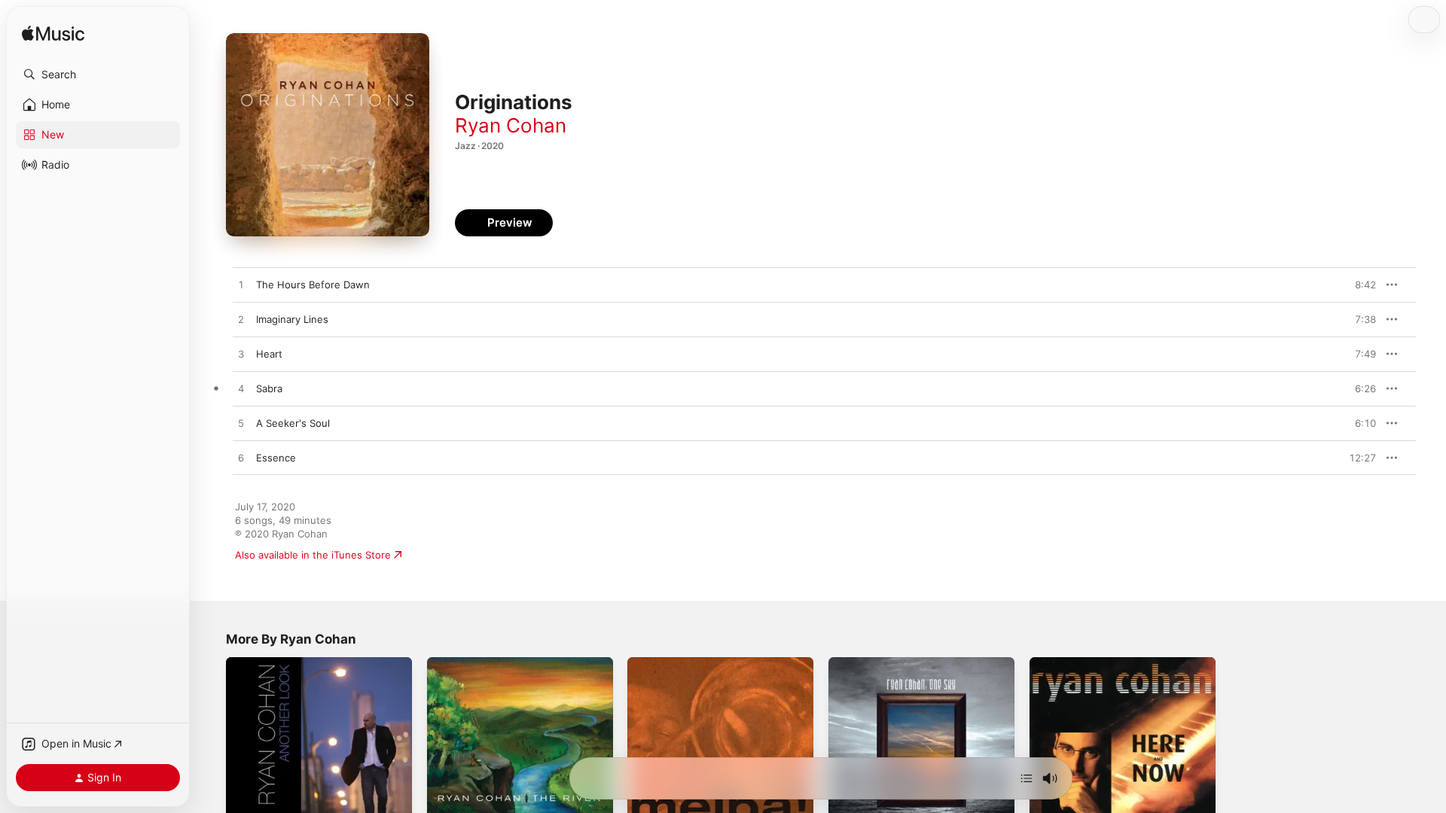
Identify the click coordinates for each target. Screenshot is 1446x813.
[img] (53, 34)
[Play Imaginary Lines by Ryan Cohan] (241, 320)
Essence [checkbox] (276, 458)
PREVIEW (1359, 284)
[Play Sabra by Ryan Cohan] (241, 389)
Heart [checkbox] (269, 354)
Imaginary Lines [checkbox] (292, 319)
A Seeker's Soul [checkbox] (293, 423)
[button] (98, 74)
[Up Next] (1026, 778)
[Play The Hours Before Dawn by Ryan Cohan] (241, 285)
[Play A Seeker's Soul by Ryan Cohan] (241, 424)
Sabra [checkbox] (269, 388)
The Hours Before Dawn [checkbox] (313, 285)
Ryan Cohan (510, 125)
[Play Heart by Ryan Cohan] (241, 354)
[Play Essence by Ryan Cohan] (241, 458)
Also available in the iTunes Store (313, 555)
